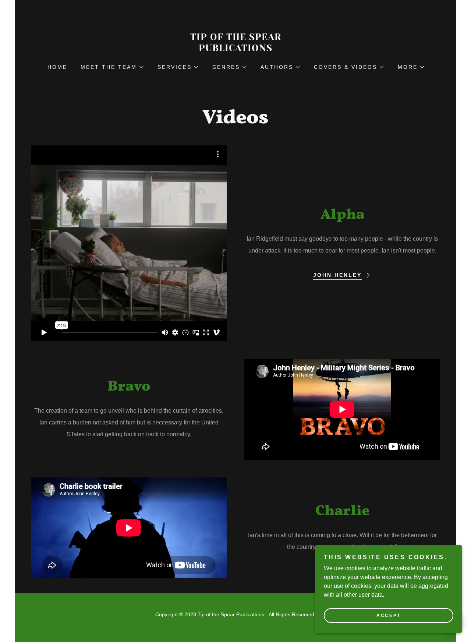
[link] (235, 49)
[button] (111, 67)
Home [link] (57, 67)
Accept (388, 615)
